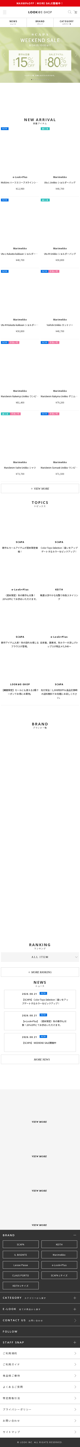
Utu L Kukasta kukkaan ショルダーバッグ (21, 253)
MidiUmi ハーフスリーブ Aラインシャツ (20, 182)
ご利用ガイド (11, 1364)
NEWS (13, 22)
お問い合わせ (11, 1420)
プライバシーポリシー (17, 1409)
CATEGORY (67, 22)
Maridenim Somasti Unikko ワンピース (60, 467)
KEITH (59, 1244)
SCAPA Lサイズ (59, 1275)
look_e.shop (43, 1075)
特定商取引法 (11, 1398)
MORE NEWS (41, 1059)
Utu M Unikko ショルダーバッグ (60, 253)
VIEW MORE (41, 488)
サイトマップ (11, 1432)
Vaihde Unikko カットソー (60, 324)
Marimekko (59, 1254)
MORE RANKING (41, 972)
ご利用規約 (10, 1353)
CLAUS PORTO (20, 1275)
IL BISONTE (20, 1254)
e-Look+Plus (59, 1265)
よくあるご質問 (13, 1387)
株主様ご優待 (11, 1375)
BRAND (40, 22)
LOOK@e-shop (40, 12)
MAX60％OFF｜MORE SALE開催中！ (40, 3)
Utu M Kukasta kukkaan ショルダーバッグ (22, 324)
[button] (76, 55)
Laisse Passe (21, 1265)
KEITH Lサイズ (21, 1285)
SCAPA (20, 1244)
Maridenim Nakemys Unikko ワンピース (21, 396)
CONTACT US (23, 1320)
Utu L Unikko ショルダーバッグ (60, 182)
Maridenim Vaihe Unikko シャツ (20, 467)
